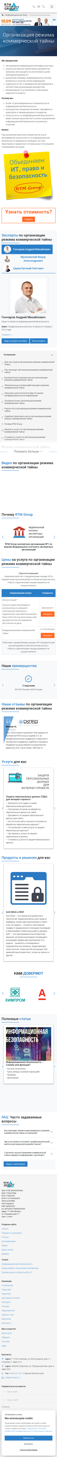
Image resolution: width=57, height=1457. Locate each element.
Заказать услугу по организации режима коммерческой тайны (22, 430)
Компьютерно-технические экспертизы (20, 1268)
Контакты (6, 1323)
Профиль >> (7, 335)
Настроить (28, 1444)
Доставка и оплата (11, 1298)
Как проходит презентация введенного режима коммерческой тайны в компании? (27, 1131)
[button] (44, 7)
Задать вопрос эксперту (15, 341)
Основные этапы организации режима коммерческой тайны (21, 402)
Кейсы (5, 1245)
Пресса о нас (8, 1315)
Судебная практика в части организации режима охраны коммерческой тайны (26, 417)
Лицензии (6, 1289)
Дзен (4, 1346)
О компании (7, 1285)
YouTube (6, 1341)
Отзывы (5, 1306)
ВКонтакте (7, 1333)
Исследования (8, 1241)
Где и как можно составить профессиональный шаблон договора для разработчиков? (27, 1142)
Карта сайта (7, 1250)
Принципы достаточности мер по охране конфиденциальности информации (22, 394)
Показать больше (26, 451)
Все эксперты (38, 341)
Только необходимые (28, 1450)
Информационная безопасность (17, 1264)
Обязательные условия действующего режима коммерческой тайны (25, 386)
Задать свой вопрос (15, 1164)
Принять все (28, 1438)
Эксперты (6, 1302)
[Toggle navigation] (51, 6)
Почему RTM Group (12, 423)
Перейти (29, 219)
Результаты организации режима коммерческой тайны (26, 409)
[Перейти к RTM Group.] (3, 15)
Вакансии (6, 1319)
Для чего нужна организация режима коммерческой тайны (28, 363)
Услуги (5, 1229)
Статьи (5, 1237)
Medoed (5, 1254)
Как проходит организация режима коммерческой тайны (27, 371)
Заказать (47, 614)
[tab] (27, 249)
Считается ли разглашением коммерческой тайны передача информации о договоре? (25, 1153)
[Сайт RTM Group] (12, 6)
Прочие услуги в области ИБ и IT (17, 1272)
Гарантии (6, 1294)
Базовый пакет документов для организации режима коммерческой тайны (25, 378)
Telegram (6, 1337)
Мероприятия (8, 1310)
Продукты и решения (12, 1233)
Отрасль (6, 1407)
